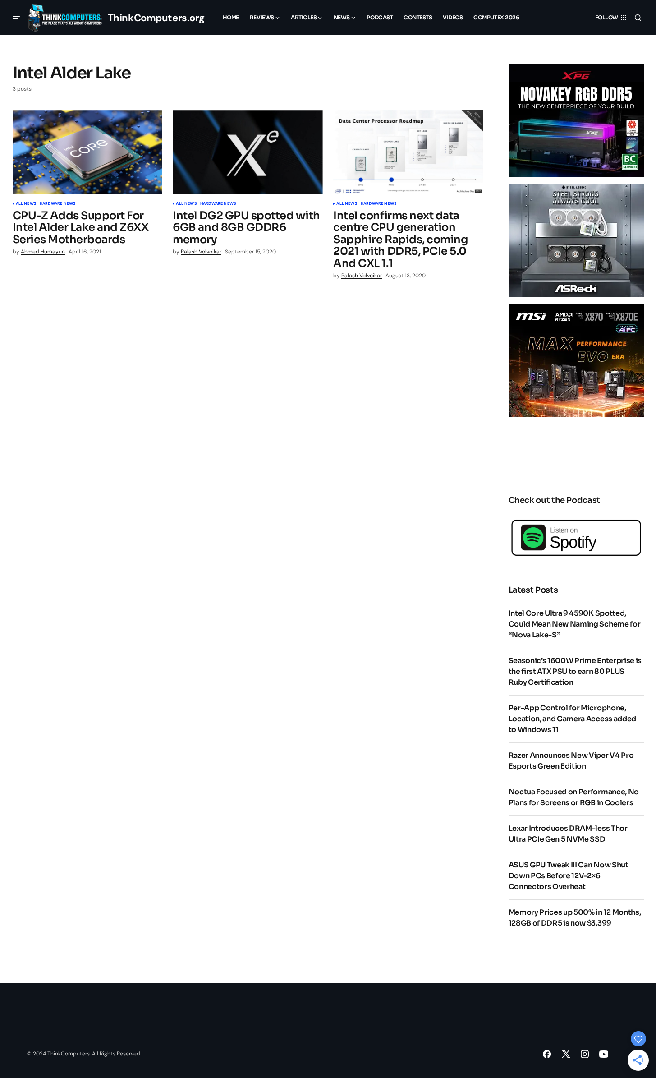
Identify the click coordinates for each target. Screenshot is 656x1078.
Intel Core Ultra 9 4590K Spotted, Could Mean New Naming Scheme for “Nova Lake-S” (575, 624)
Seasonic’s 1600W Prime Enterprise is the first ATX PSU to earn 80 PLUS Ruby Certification (575, 671)
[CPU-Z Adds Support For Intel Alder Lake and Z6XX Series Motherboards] (87, 152)
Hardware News (57, 204)
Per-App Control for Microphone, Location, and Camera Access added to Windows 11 (572, 718)
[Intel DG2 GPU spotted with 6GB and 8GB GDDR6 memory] (247, 152)
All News (26, 204)
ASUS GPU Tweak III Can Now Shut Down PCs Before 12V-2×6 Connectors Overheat (568, 875)
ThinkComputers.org (156, 17)
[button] (16, 17)
